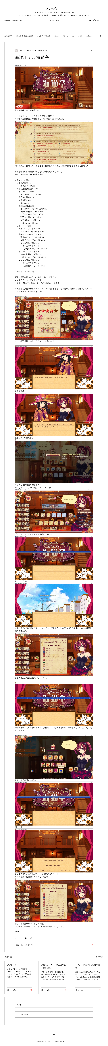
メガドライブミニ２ (43, 36)
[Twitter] (90, 21)
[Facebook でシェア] (16, 938)
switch (80, 36)
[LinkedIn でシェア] (26, 938)
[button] (100, 36)
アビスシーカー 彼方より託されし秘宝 (53, 966)
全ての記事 (8, 36)
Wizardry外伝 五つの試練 (24, 36)
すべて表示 (99, 957)
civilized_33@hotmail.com (13, 21)
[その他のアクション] (91, 50)
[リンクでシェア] (31, 938)
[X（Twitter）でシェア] (21, 938)
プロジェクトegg (68, 36)
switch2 (89, 36)
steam (56, 36)
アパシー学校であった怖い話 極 (87, 966)
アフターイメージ (14, 964)
